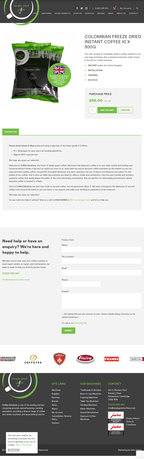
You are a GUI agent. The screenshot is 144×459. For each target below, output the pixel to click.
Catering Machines (89, 397)
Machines (47, 13)
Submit (68, 331)
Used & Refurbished (89, 412)
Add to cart (107, 110)
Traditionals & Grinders (90, 390)
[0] (114, 8)
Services (89, 13)
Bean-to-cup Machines (90, 394)
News (110, 13)
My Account (126, 8)
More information (24, 445)
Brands (101, 13)
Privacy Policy (132, 418)
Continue (13, 450)
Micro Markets (62, 13)
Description (10, 132)
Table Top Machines (89, 401)
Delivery (55, 423)
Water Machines (87, 409)
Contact (133, 13)
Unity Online (136, 450)
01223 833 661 (102, 8)
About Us (121, 13)
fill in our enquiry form (80, 200)
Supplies (78, 13)
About (54, 409)
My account (57, 412)
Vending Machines (88, 405)
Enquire (125, 110)
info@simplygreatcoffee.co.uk (15, 280)
